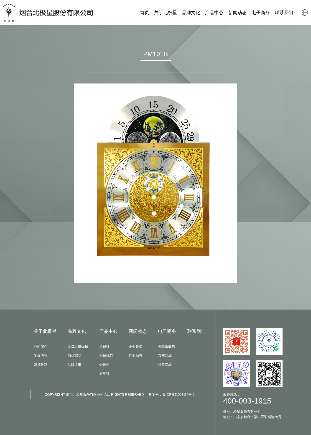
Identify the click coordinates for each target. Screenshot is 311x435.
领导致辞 (40, 365)
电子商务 (167, 331)
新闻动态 (138, 331)
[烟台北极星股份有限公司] (48, 12)
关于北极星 (45, 331)
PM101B (155, 53)
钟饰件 (104, 365)
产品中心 (108, 331)
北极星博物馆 (78, 347)
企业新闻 (135, 347)
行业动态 (135, 355)
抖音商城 (165, 365)
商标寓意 (74, 355)
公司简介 (40, 347)
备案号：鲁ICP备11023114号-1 (171, 394)
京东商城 (165, 355)
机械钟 (104, 347)
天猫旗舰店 (166, 347)
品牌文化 (77, 331)
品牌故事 (74, 365)
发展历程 (40, 355)
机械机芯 (106, 355)
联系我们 (196, 331)
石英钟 (104, 373)
